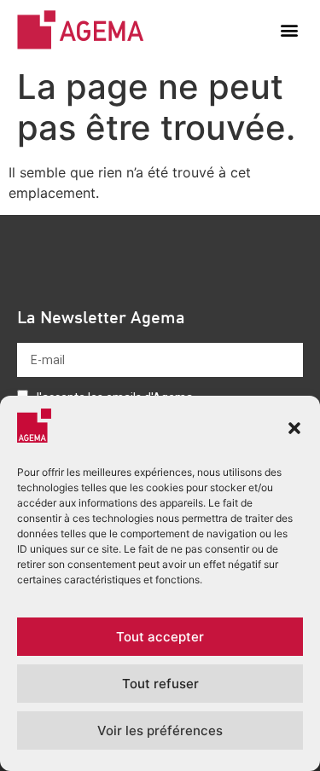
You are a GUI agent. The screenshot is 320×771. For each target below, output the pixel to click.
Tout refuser (160, 683)
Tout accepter (160, 637)
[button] (294, 428)
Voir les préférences (160, 730)
